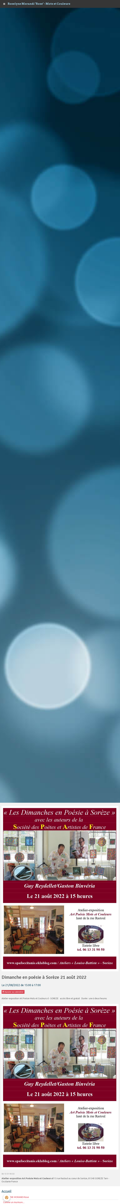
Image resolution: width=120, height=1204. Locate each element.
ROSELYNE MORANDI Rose (16, 1197)
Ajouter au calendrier (14, 992)
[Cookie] (6, 1197)
